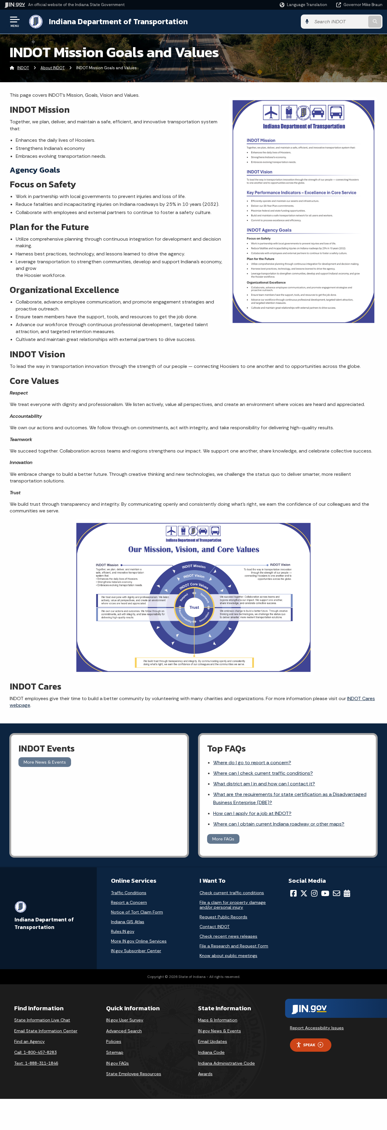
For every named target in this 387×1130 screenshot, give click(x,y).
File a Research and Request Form (234, 946)
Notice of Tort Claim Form (137, 912)
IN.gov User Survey (124, 1020)
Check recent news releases (228, 936)
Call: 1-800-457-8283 (35, 1052)
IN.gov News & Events (219, 1031)
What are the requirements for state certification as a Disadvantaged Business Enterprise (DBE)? (289, 798)
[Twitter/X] (303, 893)
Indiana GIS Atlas (127, 921)
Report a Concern (129, 902)
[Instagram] (314, 893)
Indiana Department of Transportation (118, 21)
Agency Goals (35, 170)
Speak (309, 1044)
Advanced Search (124, 1031)
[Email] (336, 893)
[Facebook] (293, 893)
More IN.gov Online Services (139, 941)
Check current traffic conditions (232, 892)
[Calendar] (347, 893)
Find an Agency (29, 1041)
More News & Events (45, 762)
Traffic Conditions (128, 892)
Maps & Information (217, 1020)
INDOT (23, 67)
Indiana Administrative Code (226, 1063)
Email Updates (212, 1041)
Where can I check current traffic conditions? (263, 773)
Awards (205, 1073)
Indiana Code (211, 1052)
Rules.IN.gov (122, 931)
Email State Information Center (45, 1031)
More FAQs (223, 839)
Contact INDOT (214, 926)
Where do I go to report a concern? (252, 762)
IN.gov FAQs (117, 1063)
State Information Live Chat (42, 1020)
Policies (113, 1041)
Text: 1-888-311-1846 (36, 1063)
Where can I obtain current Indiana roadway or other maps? (278, 824)
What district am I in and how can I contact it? (264, 784)
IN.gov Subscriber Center (136, 950)
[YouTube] (325, 893)
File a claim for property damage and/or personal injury (233, 905)
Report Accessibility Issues (317, 1028)
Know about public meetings (228, 955)
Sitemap (114, 1052)
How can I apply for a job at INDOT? (252, 813)
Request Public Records (223, 917)
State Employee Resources (133, 1073)
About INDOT (53, 67)
